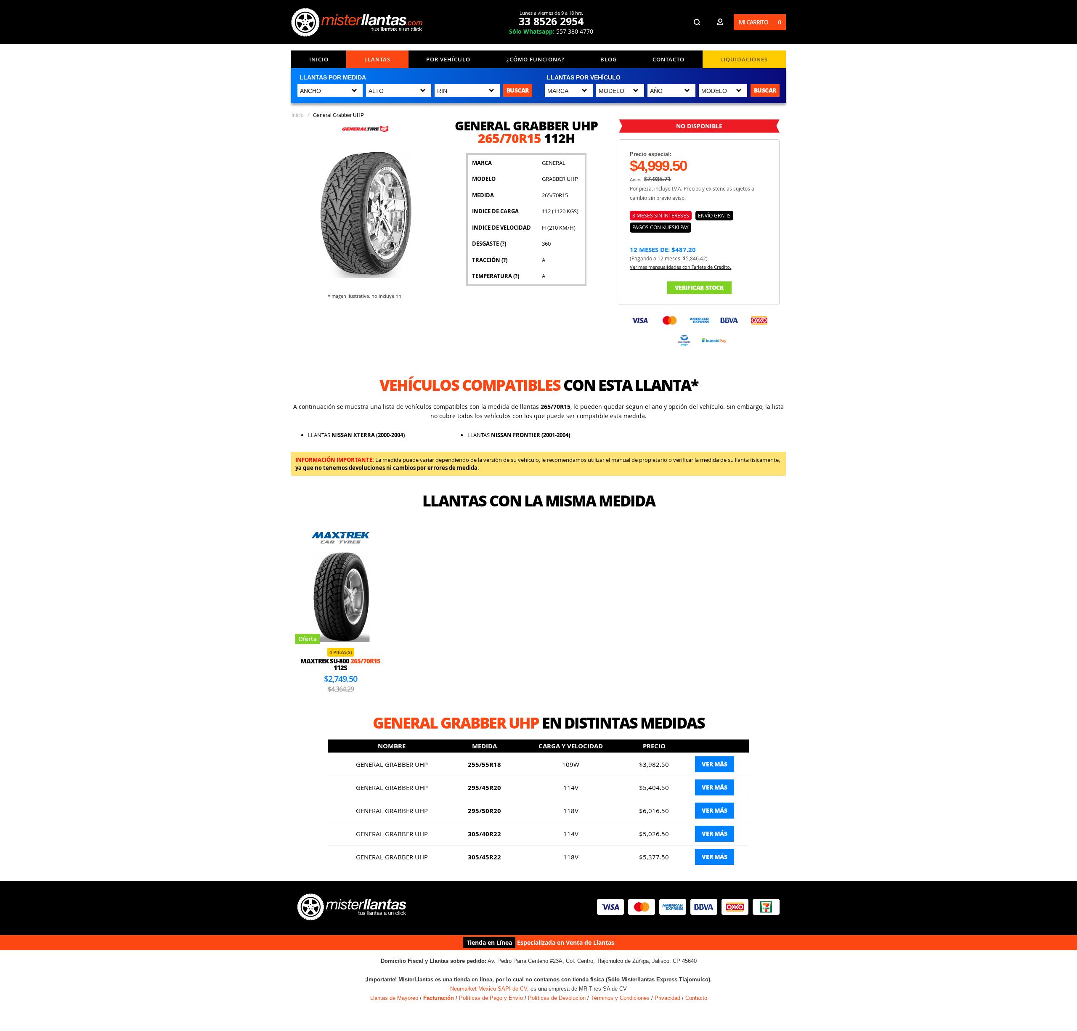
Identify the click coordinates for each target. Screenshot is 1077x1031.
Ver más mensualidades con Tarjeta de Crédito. (680, 267)
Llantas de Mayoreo (394, 998)
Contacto (668, 59)
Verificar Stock (699, 288)
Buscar (518, 90)
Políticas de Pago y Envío (491, 998)
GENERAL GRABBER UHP (392, 764)
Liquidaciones (744, 59)
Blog (608, 59)
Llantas (377, 59)
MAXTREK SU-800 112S (340, 664)
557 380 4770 (551, 31)
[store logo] (358, 22)
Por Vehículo (448, 59)
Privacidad (667, 998)
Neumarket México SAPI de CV (488, 989)
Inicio (319, 59)
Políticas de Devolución (557, 998)
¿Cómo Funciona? (536, 59)
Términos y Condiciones (620, 998)
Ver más (714, 764)
